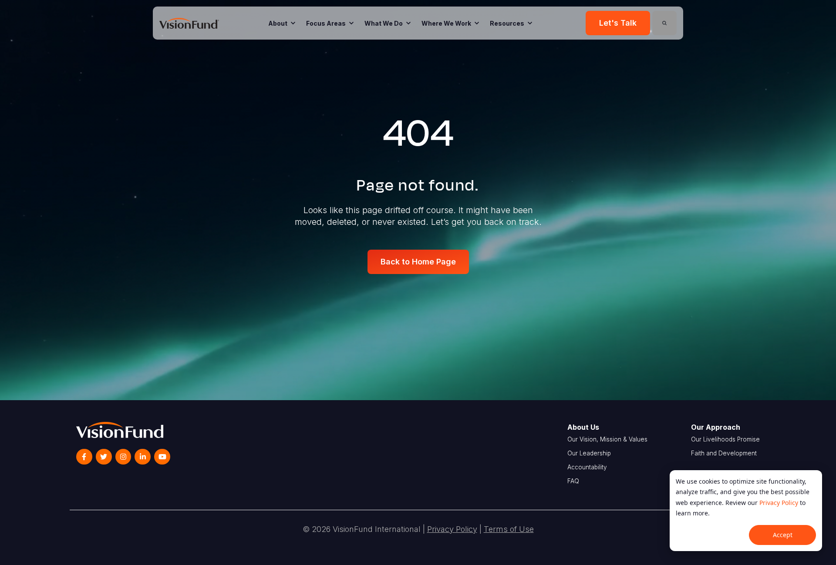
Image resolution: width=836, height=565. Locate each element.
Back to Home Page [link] (418, 261)
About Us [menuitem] (583, 427)
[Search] (664, 23)
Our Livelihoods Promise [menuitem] (725, 439)
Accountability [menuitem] (587, 467)
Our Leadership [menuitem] (589, 453)
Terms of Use (509, 529)
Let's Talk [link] (618, 22)
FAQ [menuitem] (573, 481)
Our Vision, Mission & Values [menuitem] (607, 439)
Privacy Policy (778, 502)
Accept (782, 535)
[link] (189, 22)
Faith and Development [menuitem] (724, 453)
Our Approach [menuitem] (715, 427)
